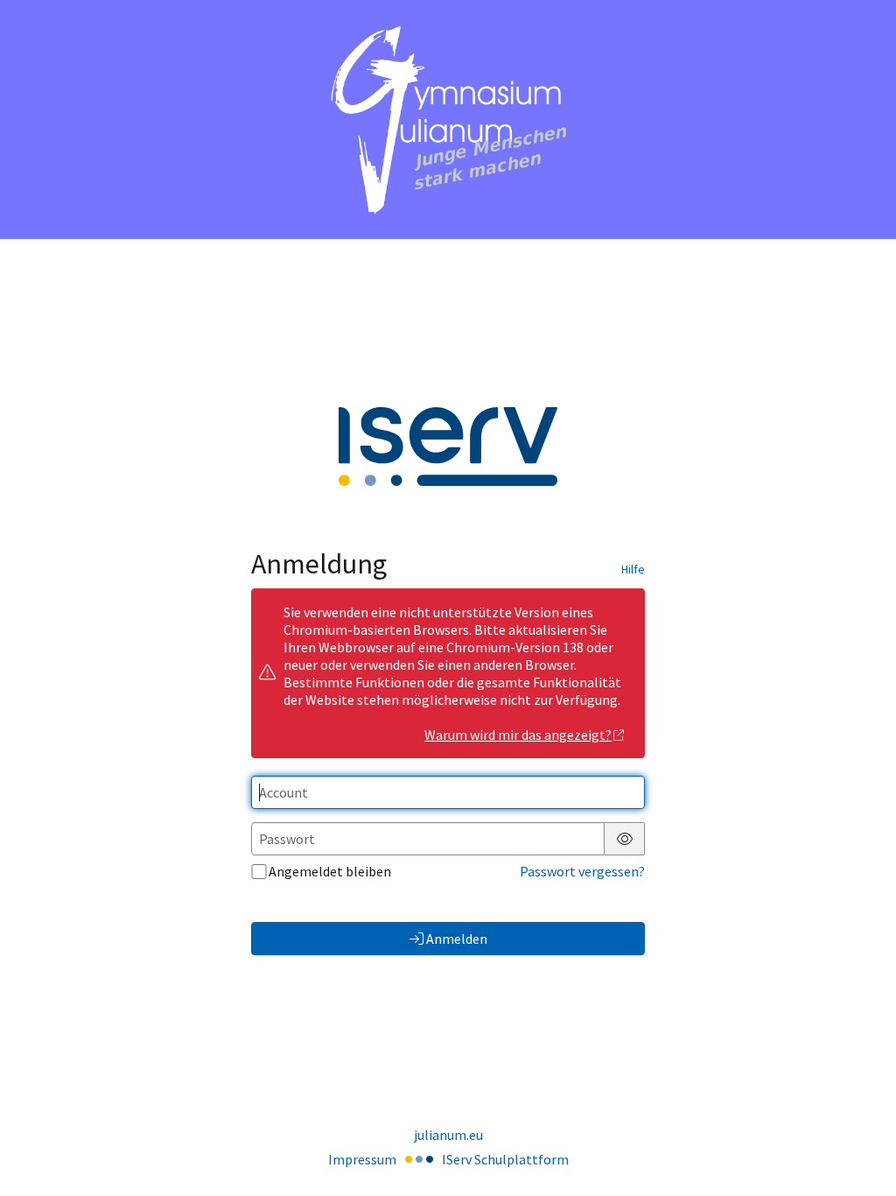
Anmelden (456, 938)
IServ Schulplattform (505, 1159)
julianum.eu (448, 1134)
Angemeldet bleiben (330, 871)
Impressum (362, 1159)
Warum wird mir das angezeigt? (518, 734)
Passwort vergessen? (582, 871)
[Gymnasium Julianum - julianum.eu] (448, 119)
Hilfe (633, 569)
